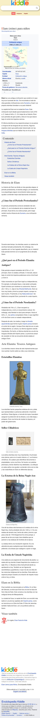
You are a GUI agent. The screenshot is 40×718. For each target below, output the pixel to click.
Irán (17, 100)
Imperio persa (27, 324)
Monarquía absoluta (21, 87)
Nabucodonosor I (28, 294)
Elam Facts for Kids (20, 620)
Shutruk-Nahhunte (25, 289)
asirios (13, 315)
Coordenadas (6, 71)
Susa (17, 74)
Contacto (19, 715)
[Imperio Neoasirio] (14, 92)
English (26, 13)
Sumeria (27, 103)
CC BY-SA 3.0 (31, 704)
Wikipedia (15, 710)
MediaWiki (6, 711)
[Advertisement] (20, 21)
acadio (23, 78)
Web (13, 13)
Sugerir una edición (19, 691)
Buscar (37, 8)
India (3, 133)
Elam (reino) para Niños (9, 684)
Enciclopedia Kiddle (13, 701)
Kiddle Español (6, 713)
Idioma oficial (6, 78)
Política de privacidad (8, 715)
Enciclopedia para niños (9, 31)
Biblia (27, 587)
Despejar (33, 8)
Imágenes (19, 13)
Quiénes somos (24, 713)
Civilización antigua (15, 42)
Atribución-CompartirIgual (15, 679)
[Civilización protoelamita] (3, 92)
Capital (4, 74)
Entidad (4, 76)
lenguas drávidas (7, 130)
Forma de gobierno (8, 87)
